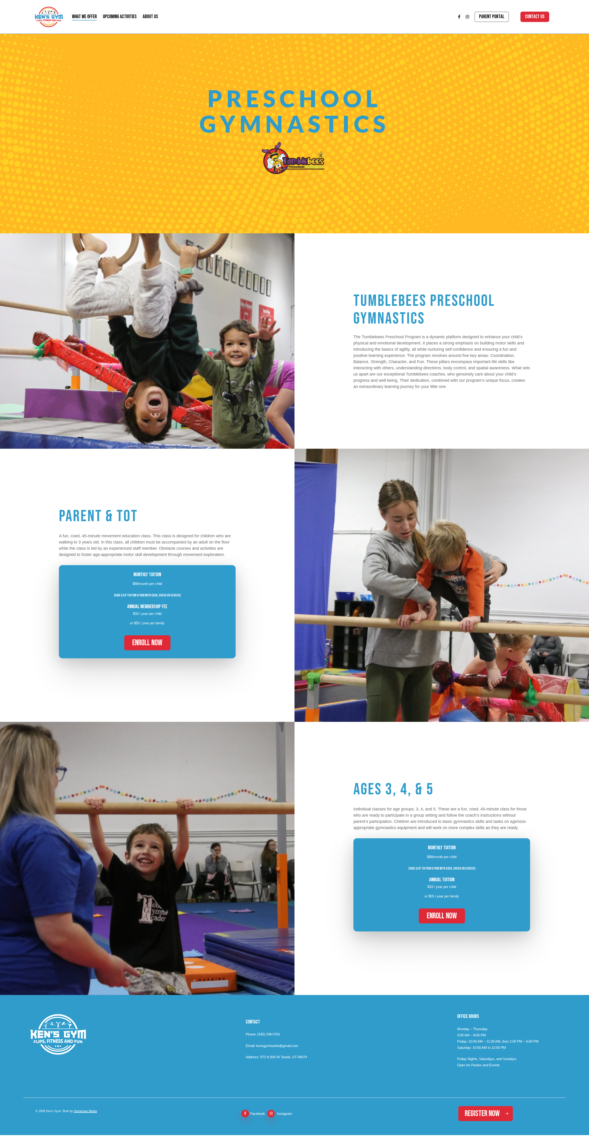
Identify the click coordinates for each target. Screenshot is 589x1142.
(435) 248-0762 (268, 1034)
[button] (147, 642)
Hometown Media (85, 1111)
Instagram (284, 1114)
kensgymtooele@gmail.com (277, 1046)
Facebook (257, 1114)
